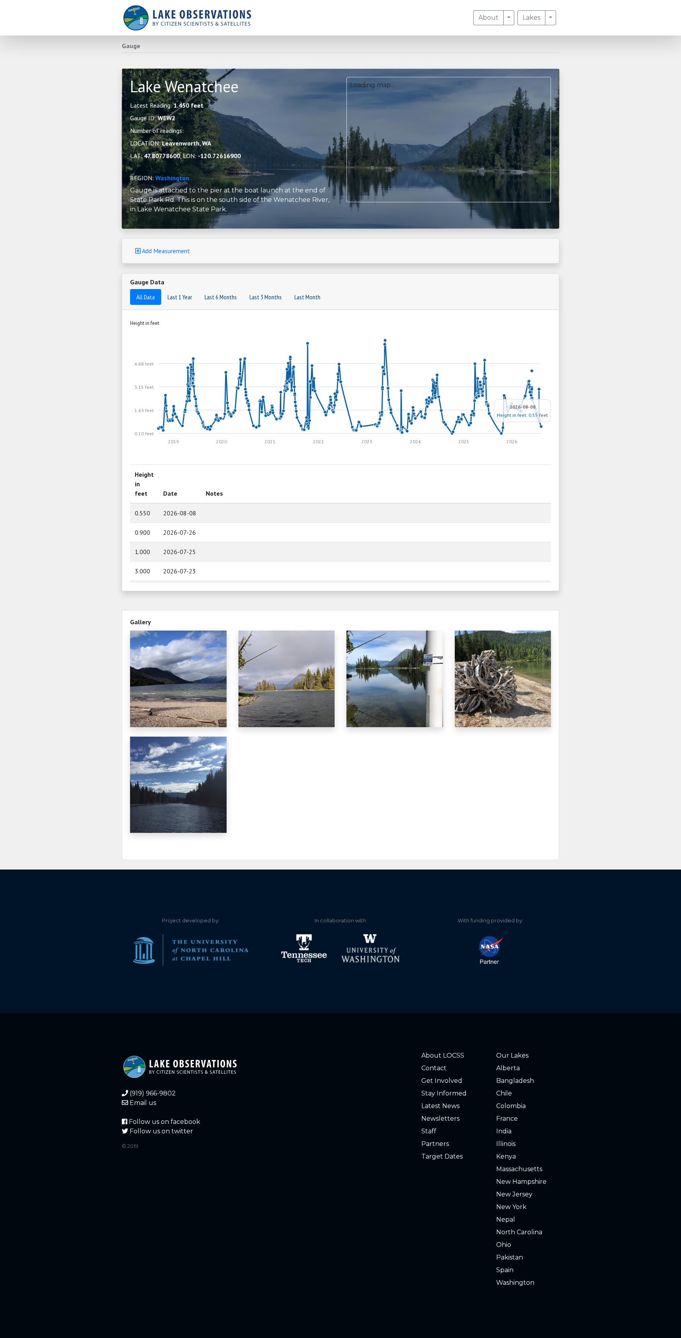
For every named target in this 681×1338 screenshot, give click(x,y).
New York (511, 1207)
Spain (505, 1270)
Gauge (131, 46)
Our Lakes (512, 1055)
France (507, 1118)
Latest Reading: (166, 105)
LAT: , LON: (185, 156)
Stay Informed (444, 1093)
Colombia (511, 1106)
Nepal (505, 1219)
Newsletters (440, 1118)
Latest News (440, 1106)
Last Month (307, 297)
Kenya (506, 1156)
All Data (145, 297)
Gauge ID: (152, 118)
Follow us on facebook (163, 1121)
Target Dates (442, 1156)
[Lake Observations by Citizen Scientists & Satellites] (187, 17)
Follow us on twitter (160, 1131)
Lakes (531, 17)
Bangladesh (515, 1080)
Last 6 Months (221, 297)
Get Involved (441, 1080)
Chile (504, 1093)
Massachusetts (519, 1169)
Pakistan (509, 1257)
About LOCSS (442, 1055)
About (488, 17)
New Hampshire (521, 1181)
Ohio (503, 1244)
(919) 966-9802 (152, 1093)
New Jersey (514, 1194)
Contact (434, 1068)
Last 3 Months (265, 297)
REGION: (159, 178)
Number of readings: (157, 130)
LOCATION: (170, 143)
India (504, 1131)
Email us (142, 1103)
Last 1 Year (179, 297)
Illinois (505, 1144)
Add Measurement (165, 251)
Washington (172, 178)
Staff (428, 1131)
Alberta (508, 1068)
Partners (435, 1144)
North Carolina (519, 1232)
